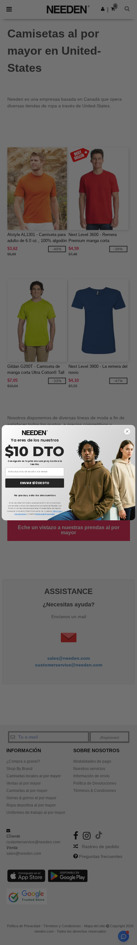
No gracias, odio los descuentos (35, 495)
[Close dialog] (127, 431)
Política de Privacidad (44, 513)
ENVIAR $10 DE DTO (34, 483)
